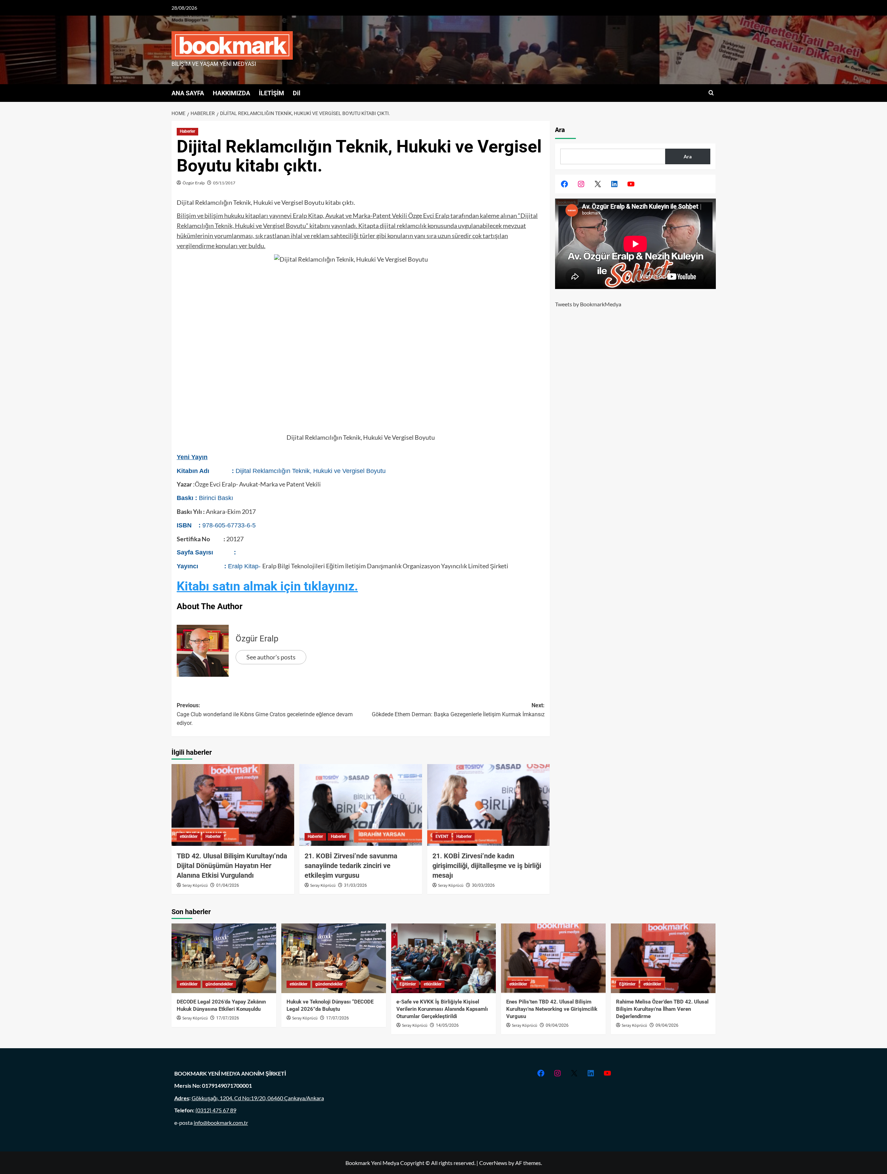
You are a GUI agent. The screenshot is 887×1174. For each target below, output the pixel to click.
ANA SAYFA (188, 93)
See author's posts (271, 657)
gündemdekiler (219, 984)
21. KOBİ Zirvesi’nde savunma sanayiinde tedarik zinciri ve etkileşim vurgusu (351, 865)
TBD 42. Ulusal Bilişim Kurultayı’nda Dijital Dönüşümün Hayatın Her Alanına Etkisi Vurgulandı (232, 865)
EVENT (442, 836)
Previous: (265, 714)
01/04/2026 (227, 885)
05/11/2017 (224, 182)
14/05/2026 (447, 1025)
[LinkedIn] (614, 184)
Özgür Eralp (194, 182)
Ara (560, 130)
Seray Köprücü (195, 885)
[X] (598, 184)
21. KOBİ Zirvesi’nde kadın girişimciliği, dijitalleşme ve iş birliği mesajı (486, 865)
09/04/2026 (557, 1025)
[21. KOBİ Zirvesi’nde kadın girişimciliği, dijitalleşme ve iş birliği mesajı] (488, 805)
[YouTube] (631, 184)
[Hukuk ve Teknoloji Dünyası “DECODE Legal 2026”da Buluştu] (333, 958)
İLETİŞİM (271, 93)
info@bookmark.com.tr (221, 1122)
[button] (711, 93)
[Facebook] (564, 184)
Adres (181, 1098)
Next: (458, 710)
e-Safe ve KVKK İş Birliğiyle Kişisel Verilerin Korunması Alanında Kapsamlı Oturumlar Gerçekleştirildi (442, 1009)
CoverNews (493, 1162)
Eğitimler (407, 984)
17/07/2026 (227, 1018)
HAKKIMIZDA (231, 93)
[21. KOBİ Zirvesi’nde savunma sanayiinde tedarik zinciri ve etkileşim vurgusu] (360, 805)
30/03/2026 (483, 885)
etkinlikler (188, 836)
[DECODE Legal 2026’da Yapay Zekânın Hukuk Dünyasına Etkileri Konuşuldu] (224, 958)
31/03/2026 (355, 885)
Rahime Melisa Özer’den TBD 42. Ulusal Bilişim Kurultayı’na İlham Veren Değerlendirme (662, 1009)
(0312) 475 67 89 (215, 1110)
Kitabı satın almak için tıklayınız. (267, 586)
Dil (296, 93)
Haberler (187, 131)
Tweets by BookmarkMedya (588, 304)
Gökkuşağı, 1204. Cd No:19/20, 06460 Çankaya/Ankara (258, 1098)
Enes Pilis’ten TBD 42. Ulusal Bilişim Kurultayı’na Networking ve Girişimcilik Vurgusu (551, 1009)
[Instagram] (581, 184)
